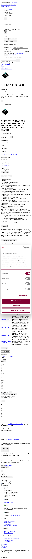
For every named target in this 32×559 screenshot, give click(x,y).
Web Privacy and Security (10, 525)
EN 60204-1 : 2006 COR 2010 (6, 341)
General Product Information (9, 240)
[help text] (2, 101)
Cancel (6, 38)
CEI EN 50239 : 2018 (6, 165)
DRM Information (8, 540)
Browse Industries (8, 533)
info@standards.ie (8, 502)
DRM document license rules (15, 424)
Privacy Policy (7, 522)
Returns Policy (8, 524)
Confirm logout (12, 38)
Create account (8, 465)
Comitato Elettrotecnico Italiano (9, 154)
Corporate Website (5, 5)
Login (6, 54)
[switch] (27, 278)
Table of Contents (7, 176)
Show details (23, 295)
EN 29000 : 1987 (5, 335)
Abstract (5, 226)
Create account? (12, 54)
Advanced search (5, 64)
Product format (5, 392)
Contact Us (7, 541)
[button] (3, 361)
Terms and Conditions (9, 521)
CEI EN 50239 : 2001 (6, 69)
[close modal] (5, 32)
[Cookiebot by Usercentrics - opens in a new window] (23, 247)
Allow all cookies (16, 300)
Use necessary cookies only (16, 310)
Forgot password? (19, 53)
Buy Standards (8, 9)
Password (16, 51)
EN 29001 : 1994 (5, 319)
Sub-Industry (6, 351)
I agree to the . (10, 439)
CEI (2, 67)
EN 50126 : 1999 (5, 327)
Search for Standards (9, 531)
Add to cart (6, 172)
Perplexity (11, 356)
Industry (5, 348)
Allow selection (16, 305)
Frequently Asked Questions (11, 538)
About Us (13, 5)
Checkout (5, 450)
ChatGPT (4, 356)
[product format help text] (10, 392)
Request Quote (4, 467)
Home (2, 66)
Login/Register (9, 41)
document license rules (14, 439)
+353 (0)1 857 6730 (16, 2)
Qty (2, 399)
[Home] (5, 6)
